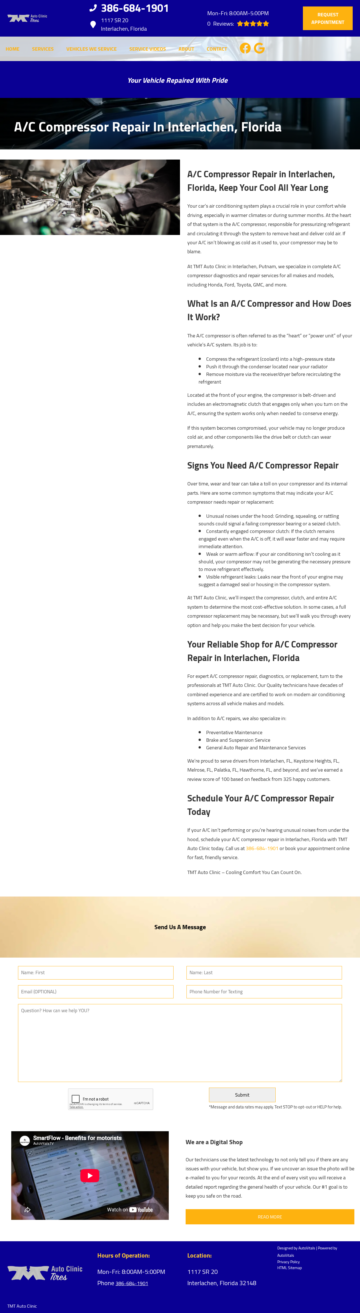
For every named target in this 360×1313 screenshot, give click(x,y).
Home (12, 49)
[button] (245, 48)
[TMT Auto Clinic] (27, 18)
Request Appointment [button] (327, 18)
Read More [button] (270, 1217)
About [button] (186, 49)
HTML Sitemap (289, 1268)
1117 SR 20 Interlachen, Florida (124, 24)
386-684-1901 (262, 848)
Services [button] (43, 49)
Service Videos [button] (147, 49)
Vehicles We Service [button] (91, 49)
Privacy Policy (288, 1262)
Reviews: (220, 23)
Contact (217, 49)
